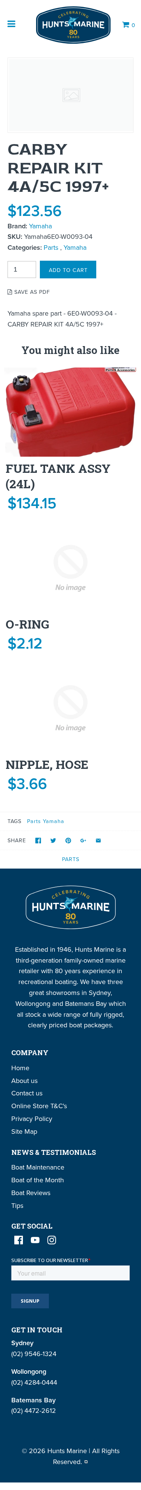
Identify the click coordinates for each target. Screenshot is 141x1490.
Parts (51, 247)
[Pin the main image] (68, 840)
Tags (14, 821)
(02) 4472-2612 (33, 1410)
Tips (17, 1205)
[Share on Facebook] (38, 840)
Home (20, 1067)
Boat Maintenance (37, 1167)
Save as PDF (31, 292)
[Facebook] (18, 1240)
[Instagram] (51, 1240)
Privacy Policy (31, 1118)
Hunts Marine (67, 1450)
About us (24, 1080)
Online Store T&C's (39, 1105)
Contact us (26, 1093)
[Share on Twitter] (53, 840)
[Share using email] (98, 840)
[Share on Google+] (83, 840)
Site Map (24, 1131)
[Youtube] (35, 1240)
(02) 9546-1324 (33, 1353)
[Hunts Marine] (72, 25)
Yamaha (40, 226)
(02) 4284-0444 (34, 1382)
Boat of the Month (37, 1180)
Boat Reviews (30, 1192)
